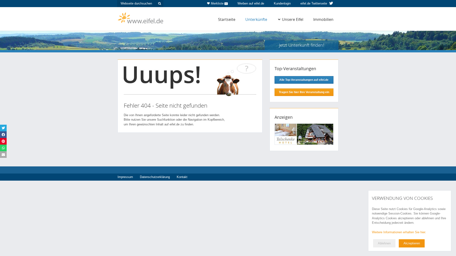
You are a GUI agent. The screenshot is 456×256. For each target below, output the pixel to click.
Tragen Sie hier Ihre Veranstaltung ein (304, 92)
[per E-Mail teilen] (3, 154)
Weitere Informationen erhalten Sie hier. (399, 232)
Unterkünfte (256, 19)
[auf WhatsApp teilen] (3, 148)
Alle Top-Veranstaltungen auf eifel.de (303, 80)
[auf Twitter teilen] (3, 128)
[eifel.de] (141, 17)
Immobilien (323, 19)
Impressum (125, 177)
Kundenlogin (282, 3)
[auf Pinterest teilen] (3, 141)
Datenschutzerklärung (155, 177)
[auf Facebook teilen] (3, 134)
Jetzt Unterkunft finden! (301, 45)
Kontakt (182, 177)
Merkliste (219, 3)
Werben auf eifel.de (251, 3)
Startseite (226, 19)
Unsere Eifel (292, 19)
